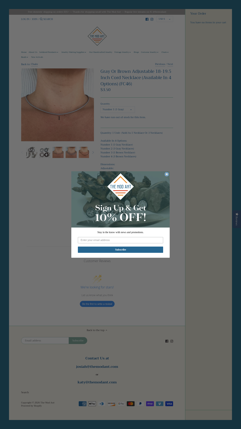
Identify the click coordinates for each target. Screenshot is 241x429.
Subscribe (120, 249)
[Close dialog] (166, 174)
